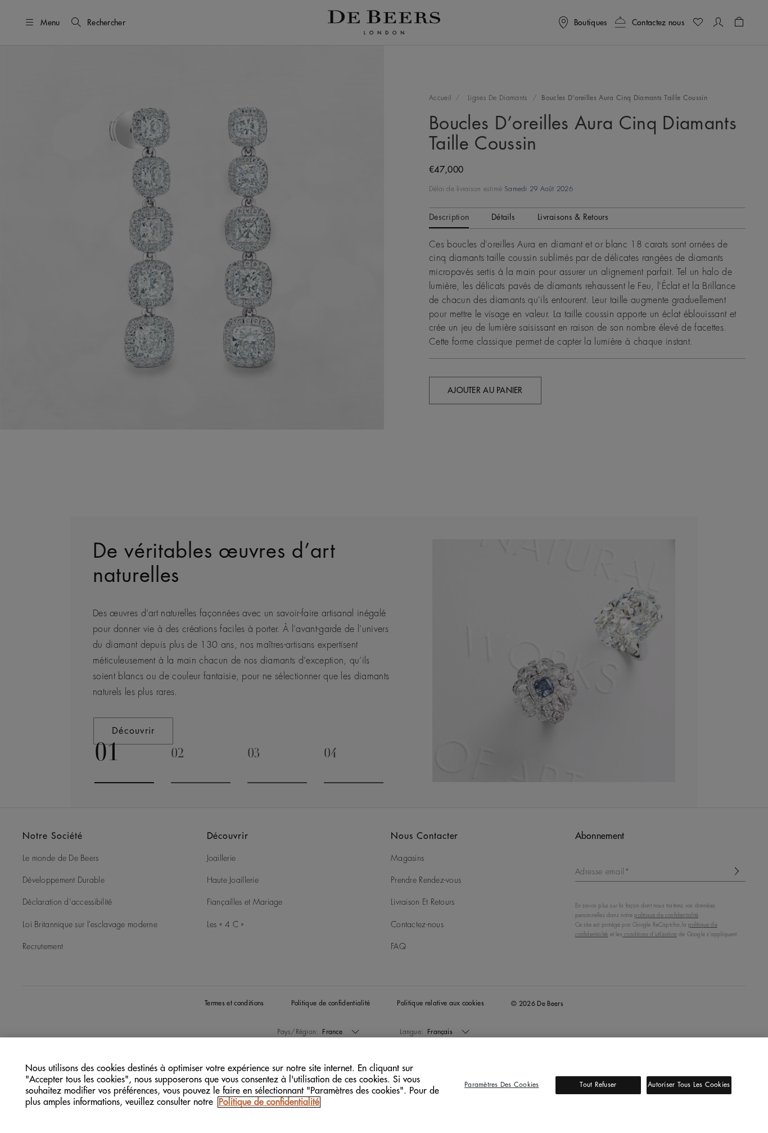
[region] (384, 1085)
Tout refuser (598, 1084)
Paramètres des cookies (501, 1084)
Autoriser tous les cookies (689, 1084)
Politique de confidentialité (269, 1102)
